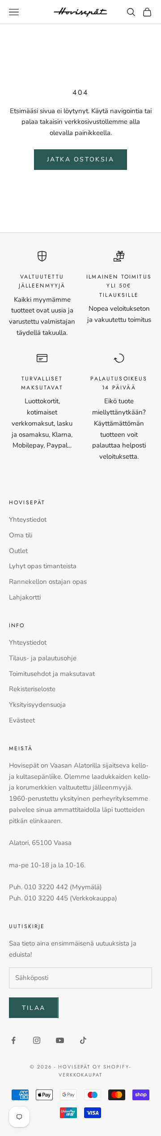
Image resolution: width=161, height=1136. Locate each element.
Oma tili (20, 535)
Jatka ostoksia (80, 159)
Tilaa (34, 1008)
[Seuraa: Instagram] (36, 1040)
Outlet (18, 550)
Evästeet (22, 720)
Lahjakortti (25, 597)
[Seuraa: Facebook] (13, 1040)
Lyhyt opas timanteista (42, 566)
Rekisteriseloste (32, 688)
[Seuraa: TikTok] (83, 1040)
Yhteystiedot (28, 519)
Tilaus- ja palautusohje (42, 658)
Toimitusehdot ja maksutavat (52, 673)
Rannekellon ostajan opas (48, 581)
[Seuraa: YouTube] (59, 1040)
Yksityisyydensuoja (37, 704)
